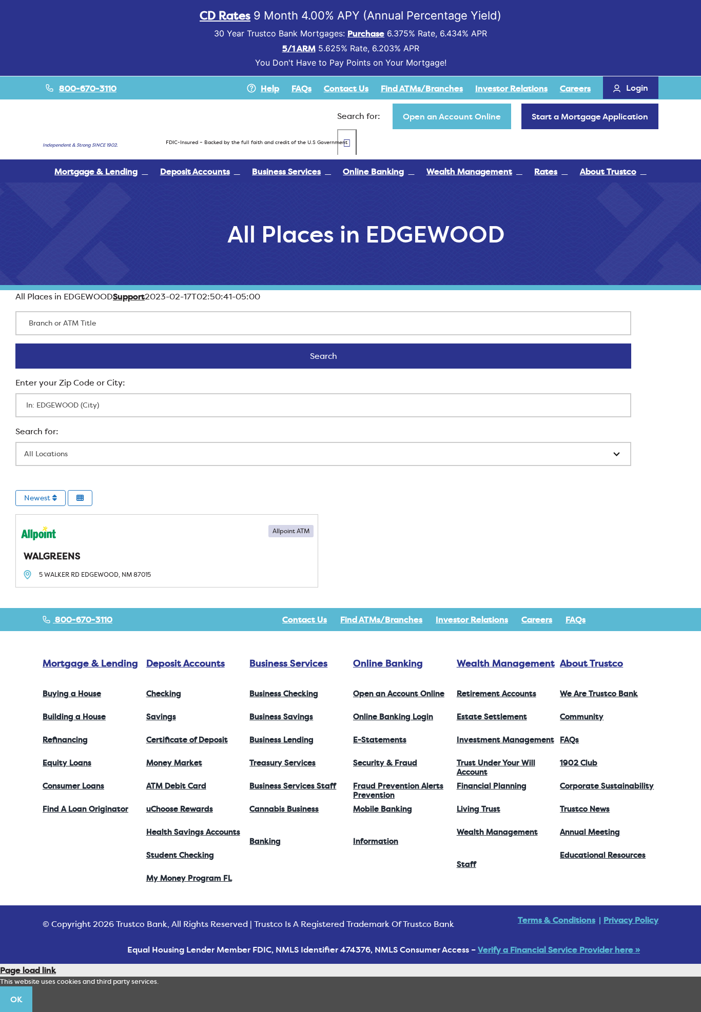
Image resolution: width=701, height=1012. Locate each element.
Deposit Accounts (185, 663)
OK (16, 999)
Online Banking (388, 663)
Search (337, 355)
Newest (38, 497)
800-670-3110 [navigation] (82, 619)
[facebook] (606, 619)
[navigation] (452, 116)
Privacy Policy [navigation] (630, 919)
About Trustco (591, 663)
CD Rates (225, 15)
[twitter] (622, 619)
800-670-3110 (87, 88)
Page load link (28, 970)
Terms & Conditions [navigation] (556, 919)
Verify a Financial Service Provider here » (559, 949)
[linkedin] (655, 619)
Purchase (365, 33)
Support (129, 296)
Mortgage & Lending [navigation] (90, 663)
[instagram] (639, 619)
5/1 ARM (299, 48)
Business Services (288, 663)
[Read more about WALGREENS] (167, 551)
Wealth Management (506, 663)
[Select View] (80, 498)
